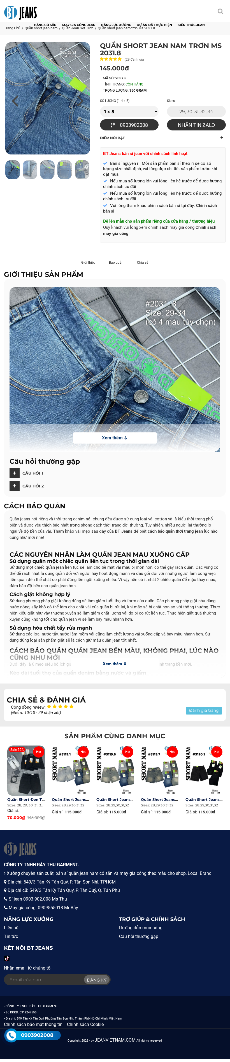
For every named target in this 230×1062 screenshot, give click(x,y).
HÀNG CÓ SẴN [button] (45, 25)
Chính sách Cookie (85, 1024)
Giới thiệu (88, 263)
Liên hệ (11, 927)
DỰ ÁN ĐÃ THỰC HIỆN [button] (154, 25)
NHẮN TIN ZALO (196, 125)
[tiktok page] (7, 958)
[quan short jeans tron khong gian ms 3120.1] (204, 770)
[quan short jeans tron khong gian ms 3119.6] (115, 770)
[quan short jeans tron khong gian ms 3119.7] (160, 770)
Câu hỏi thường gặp (138, 936)
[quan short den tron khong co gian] (26, 770)
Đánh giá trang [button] (204, 710)
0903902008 (133, 125)
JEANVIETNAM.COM (115, 1040)
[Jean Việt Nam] (20, 10)
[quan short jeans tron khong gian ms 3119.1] (71, 770)
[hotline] (11, 1035)
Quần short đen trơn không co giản (43, 799)
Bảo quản (116, 263)
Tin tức (11, 936)
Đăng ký (97, 980)
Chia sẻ (142, 263)
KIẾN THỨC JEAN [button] (191, 25)
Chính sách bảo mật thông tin (33, 1024)
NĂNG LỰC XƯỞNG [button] (116, 25)
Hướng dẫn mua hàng (140, 927)
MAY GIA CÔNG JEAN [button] (79, 25)
